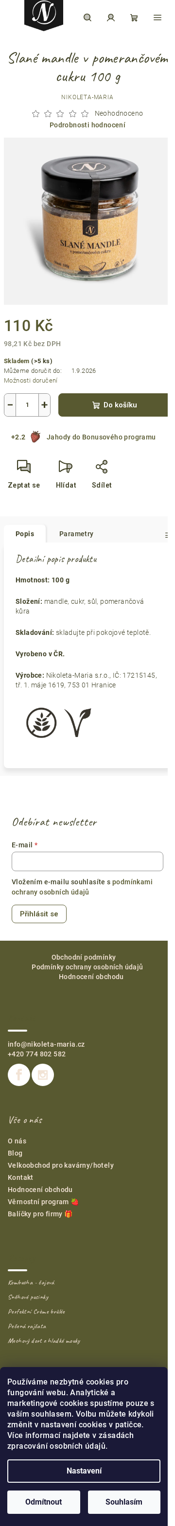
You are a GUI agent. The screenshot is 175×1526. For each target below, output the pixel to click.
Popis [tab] (25, 534)
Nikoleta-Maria (87, 97)
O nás (17, 1141)
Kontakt (21, 1177)
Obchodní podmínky (84, 957)
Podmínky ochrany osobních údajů (87, 967)
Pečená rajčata (27, 1326)
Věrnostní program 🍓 (43, 1202)
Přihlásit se (39, 914)
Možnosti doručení (31, 380)
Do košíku (120, 405)
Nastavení (84, 1470)
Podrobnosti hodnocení (87, 125)
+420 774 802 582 (37, 1054)
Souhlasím (123, 1502)
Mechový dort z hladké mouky (44, 1340)
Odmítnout (43, 1502)
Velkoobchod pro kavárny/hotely (61, 1165)
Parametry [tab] (76, 534)
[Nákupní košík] (134, 17)
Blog (15, 1153)
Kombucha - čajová (31, 1282)
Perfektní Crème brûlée (36, 1311)
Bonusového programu (119, 437)
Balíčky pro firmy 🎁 (40, 1214)
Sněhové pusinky (28, 1297)
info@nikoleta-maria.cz (46, 1044)
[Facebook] (19, 1075)
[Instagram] (43, 1075)
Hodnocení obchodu (91, 977)
